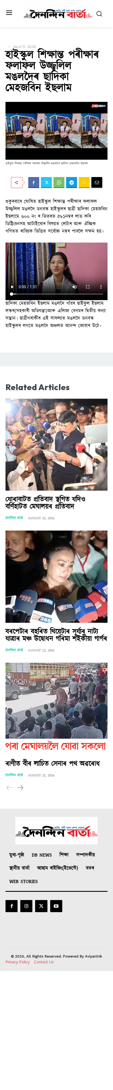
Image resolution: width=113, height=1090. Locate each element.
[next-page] (20, 788)
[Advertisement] (56, 1030)
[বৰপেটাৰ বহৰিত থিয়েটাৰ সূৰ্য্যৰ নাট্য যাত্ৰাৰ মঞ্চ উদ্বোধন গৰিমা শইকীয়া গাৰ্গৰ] (56, 577)
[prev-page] (9, 788)
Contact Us (44, 961)
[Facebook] (33, 182)
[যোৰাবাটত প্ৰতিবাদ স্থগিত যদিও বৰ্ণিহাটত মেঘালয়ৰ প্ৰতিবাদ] (56, 445)
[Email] (96, 182)
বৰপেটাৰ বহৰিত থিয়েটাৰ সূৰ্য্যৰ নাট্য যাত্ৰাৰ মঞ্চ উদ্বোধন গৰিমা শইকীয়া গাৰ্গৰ (56, 635)
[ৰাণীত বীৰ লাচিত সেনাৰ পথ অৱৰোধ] (56, 709)
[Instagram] (26, 906)
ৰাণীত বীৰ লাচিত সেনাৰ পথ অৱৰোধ (52, 764)
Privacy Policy (17, 961)
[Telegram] (71, 182)
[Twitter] (46, 182)
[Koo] (84, 182)
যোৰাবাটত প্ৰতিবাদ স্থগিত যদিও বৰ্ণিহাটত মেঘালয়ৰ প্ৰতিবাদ (45, 503)
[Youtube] (56, 906)
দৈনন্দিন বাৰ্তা (14, 518)
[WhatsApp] (58, 182)
